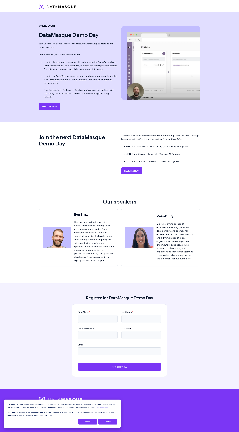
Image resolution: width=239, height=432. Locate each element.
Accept (87, 422)
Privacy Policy (102, 407)
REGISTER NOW (49, 106)
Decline (108, 422)
